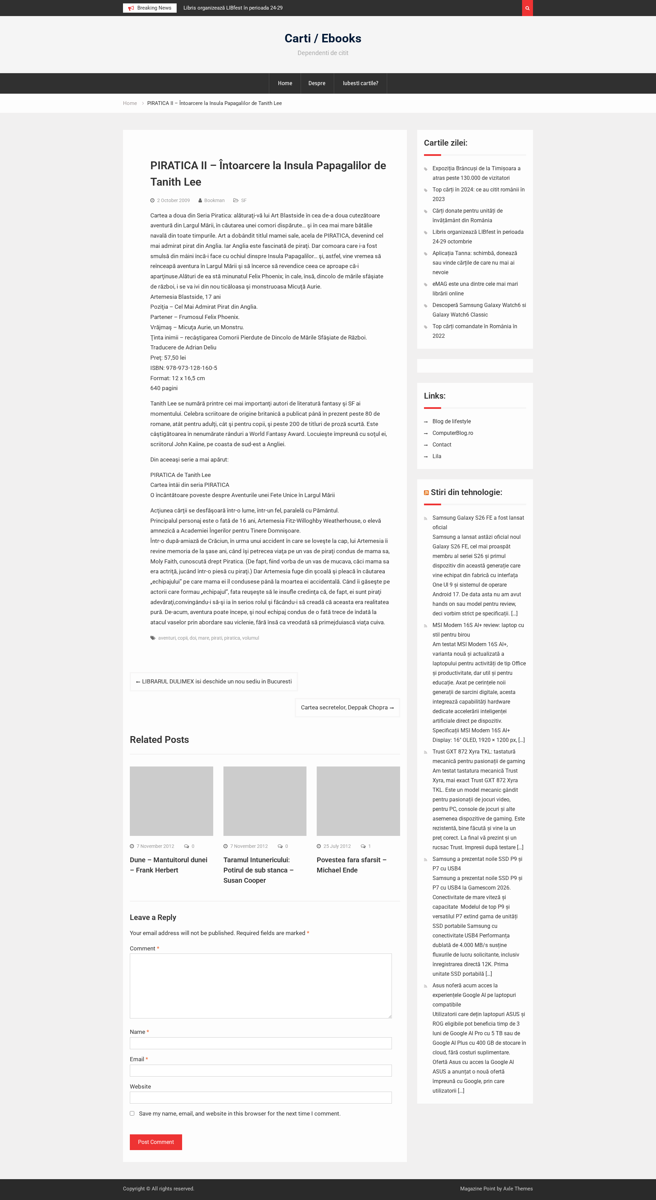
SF (244, 200)
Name (139, 1031)
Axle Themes (518, 1189)
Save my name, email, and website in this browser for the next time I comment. (240, 1113)
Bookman (214, 200)
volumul (250, 638)
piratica (232, 638)
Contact (442, 444)
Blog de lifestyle (452, 421)
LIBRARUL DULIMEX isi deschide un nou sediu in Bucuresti (217, 681)
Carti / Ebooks (323, 38)
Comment (144, 948)
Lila (437, 456)
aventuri (167, 638)
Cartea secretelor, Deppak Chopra (344, 707)
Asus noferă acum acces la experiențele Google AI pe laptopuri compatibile (474, 995)
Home (285, 83)
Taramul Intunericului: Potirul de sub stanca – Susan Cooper (258, 870)
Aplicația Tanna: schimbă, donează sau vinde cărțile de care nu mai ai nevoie (475, 263)
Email (139, 1059)
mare (203, 638)
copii (183, 638)
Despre (316, 83)
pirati (216, 638)
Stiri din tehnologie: (467, 492)
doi (193, 638)
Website (140, 1086)
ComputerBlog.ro (453, 433)
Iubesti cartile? (360, 83)
